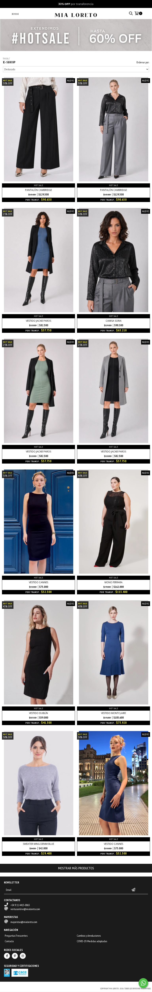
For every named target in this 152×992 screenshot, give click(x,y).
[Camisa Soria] (113, 311)
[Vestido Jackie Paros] (38, 311)
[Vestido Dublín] (38, 703)
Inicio (5, 58)
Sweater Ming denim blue (38, 843)
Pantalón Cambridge (38, 190)
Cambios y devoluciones (89, 935)
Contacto (9, 941)
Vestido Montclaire (113, 713)
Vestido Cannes (38, 582)
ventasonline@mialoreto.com (25, 909)
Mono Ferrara (113, 582)
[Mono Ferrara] (113, 572)
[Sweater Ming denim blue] (38, 834)
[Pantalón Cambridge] (38, 180)
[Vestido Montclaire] (113, 703)
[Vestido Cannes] (38, 572)
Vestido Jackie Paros (38, 320)
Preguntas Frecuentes (16, 935)
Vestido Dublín (38, 713)
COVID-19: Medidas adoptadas (92, 941)
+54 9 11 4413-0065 (20, 905)
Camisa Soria (114, 320)
